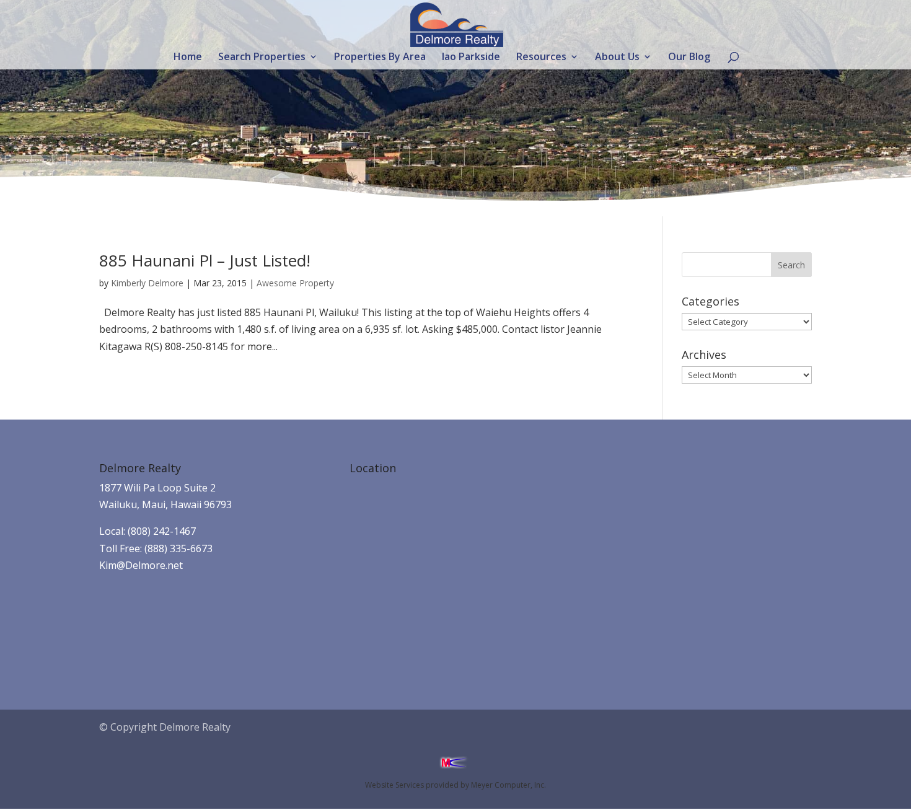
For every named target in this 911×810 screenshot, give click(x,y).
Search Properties (262, 57)
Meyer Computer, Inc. (508, 785)
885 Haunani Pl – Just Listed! (204, 260)
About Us (617, 57)
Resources (541, 57)
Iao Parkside (471, 57)
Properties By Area (380, 57)
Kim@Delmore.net (141, 565)
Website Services (394, 785)
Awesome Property (295, 283)
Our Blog (689, 57)
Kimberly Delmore (147, 283)
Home (188, 57)
